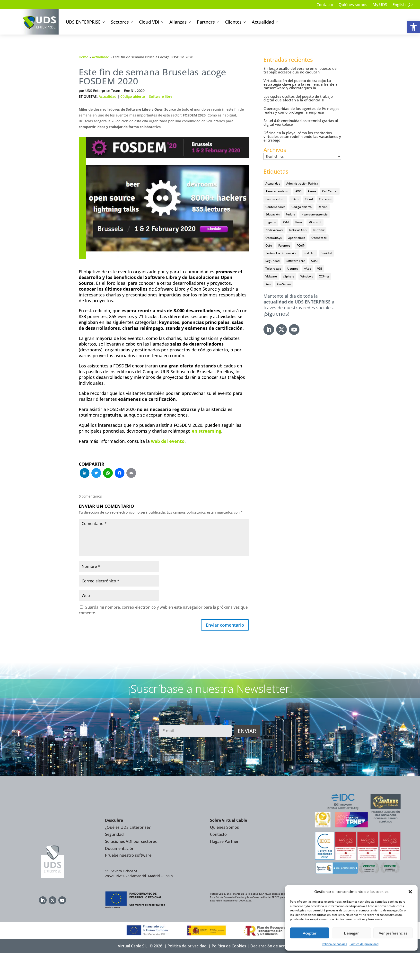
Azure (312, 191)
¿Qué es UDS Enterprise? (127, 827)
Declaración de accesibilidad (276, 946)
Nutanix (318, 230)
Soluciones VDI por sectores (131, 841)
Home (83, 57)
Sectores (120, 22)
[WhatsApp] (108, 473)
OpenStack (319, 238)
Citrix (295, 199)
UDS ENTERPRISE (83, 22)
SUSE (314, 261)
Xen (268, 284)
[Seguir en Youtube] (294, 329)
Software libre (160, 96)
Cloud (309, 199)
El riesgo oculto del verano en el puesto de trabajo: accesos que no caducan (300, 70)
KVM (285, 222)
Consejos (325, 199)
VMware (271, 276)
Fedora (290, 214)
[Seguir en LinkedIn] (268, 329)
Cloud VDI (149, 22)
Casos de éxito (275, 199)
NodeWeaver (274, 230)
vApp (307, 269)
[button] (413, 27)
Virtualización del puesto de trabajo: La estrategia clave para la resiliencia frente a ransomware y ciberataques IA (300, 84)
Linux (298, 222)
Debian (323, 207)
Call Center (330, 191)
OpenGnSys (273, 238)
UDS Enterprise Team (102, 90)
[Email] (131, 473)
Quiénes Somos (224, 827)
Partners (206, 22)
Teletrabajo (273, 269)
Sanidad (326, 253)
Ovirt (268, 245)
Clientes (233, 22)
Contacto (324, 5)
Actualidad (263, 22)
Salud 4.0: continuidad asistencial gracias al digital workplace (300, 122)
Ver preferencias (393, 933)
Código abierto (132, 96)
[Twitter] (96, 473)
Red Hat (309, 253)
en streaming (206, 431)
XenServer (284, 284)
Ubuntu (292, 269)
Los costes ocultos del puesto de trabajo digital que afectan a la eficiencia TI (298, 98)
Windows (306, 276)
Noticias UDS (298, 230)
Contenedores (275, 207)
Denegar (351, 933)
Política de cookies (334, 944)
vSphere (288, 276)
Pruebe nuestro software (128, 855)
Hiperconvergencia (314, 214)
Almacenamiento (277, 191)
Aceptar (309, 933)
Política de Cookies (229, 946)
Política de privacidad (364, 944)
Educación (272, 214)
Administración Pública (302, 183)
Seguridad (272, 261)
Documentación (119, 848)
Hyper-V (270, 222)
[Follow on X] (281, 329)
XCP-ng (324, 276)
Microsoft (315, 222)
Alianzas (178, 22)
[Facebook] (119, 473)
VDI (319, 269)
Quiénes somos (353, 5)
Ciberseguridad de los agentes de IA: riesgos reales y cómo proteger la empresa (301, 110)
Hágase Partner (224, 841)
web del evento (167, 441)
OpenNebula (296, 238)
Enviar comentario (225, 625)
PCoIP (301, 245)
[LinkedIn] (84, 473)
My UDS (380, 5)
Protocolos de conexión (281, 253)
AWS (298, 191)
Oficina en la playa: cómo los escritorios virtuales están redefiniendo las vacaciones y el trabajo (302, 136)
